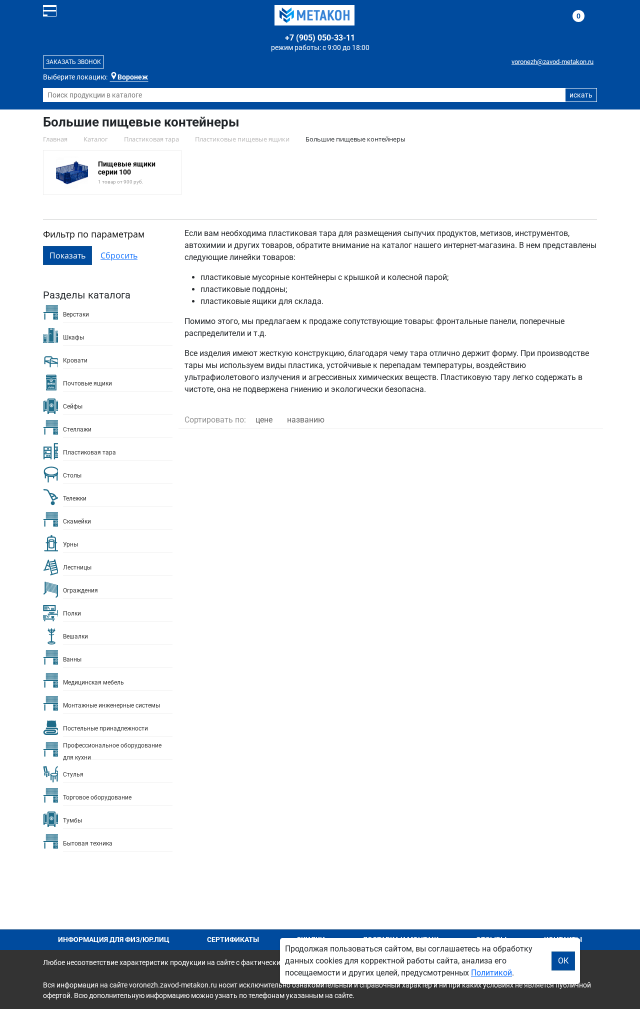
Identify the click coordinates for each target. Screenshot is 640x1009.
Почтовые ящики (87, 383)
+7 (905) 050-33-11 (320, 37)
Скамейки (77, 521)
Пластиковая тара (89, 452)
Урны (70, 544)
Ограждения (80, 590)
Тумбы (72, 820)
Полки (72, 613)
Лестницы (77, 567)
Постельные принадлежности (105, 728)
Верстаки (76, 314)
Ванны (72, 659)
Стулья (73, 774)
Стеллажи (77, 429)
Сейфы (72, 406)
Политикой (491, 973)
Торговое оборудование (97, 797)
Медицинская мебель (93, 682)
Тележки (74, 498)
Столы (72, 475)
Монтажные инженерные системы (111, 705)
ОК (563, 961)
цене (264, 419)
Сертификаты (233, 940)
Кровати (75, 360)
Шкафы (73, 337)
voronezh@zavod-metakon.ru (553, 62)
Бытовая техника (87, 843)
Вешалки (75, 636)
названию (305, 419)
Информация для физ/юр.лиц (114, 940)
